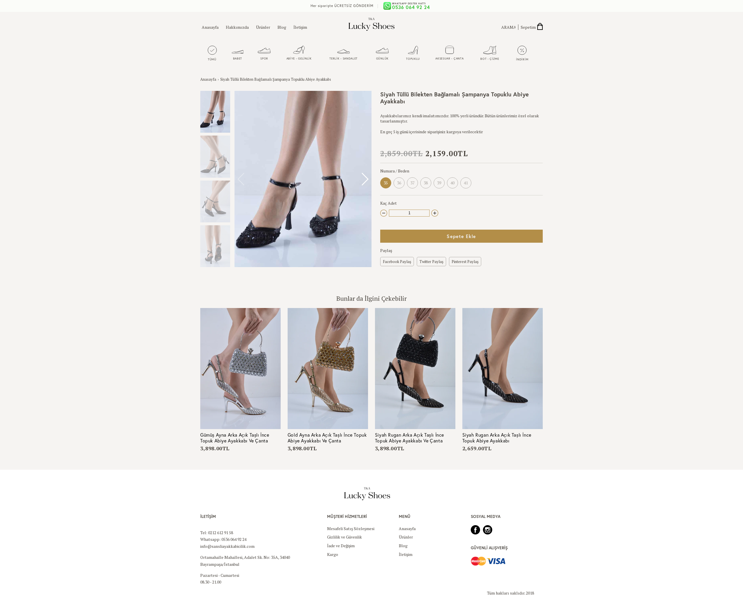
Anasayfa (210, 27)
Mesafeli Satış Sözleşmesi (350, 528)
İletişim (300, 27)
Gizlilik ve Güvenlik (344, 537)
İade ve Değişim (341, 545)
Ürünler (263, 27)
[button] (365, 179)
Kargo (332, 554)
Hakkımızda (237, 27)
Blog (281, 27)
